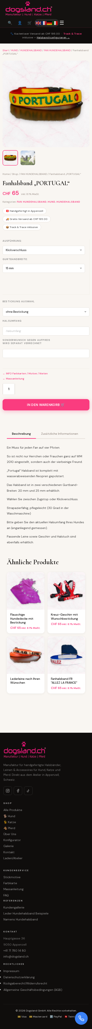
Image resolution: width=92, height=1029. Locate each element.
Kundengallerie (13, 907)
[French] (44, 23)
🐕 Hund (9, 816)
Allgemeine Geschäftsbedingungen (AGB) (32, 990)
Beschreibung (21, 434)
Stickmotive (12, 877)
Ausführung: (12, 240)
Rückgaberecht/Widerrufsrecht (25, 983)
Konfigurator (12, 840)
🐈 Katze (9, 822)
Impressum (11, 971)
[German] (49, 23)
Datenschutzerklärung (19, 977)
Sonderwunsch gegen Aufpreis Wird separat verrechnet (26, 341)
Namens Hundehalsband (20, 919)
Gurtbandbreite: (15, 259)
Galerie (8, 846)
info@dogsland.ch (16, 956)
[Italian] (55, 23)
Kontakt (9, 852)
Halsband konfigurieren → (53, 37)
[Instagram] (7, 790)
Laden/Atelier (12, 858)
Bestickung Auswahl (19, 301)
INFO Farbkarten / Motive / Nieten (27, 373)
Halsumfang (12, 320)
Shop (15, 174)
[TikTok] (28, 790)
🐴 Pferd (9, 828)
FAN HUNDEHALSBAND (57, 50)
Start (6, 50)
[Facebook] (18, 790)
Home (6, 174)
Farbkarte (10, 883)
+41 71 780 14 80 (14, 950)
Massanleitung (15, 378)
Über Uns (9, 834)
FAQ (6, 895)
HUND (14, 50)
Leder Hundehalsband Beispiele (26, 913)
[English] (38, 23)
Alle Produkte (12, 810)
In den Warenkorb (43, 405)
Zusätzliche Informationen (59, 434)
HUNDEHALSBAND (31, 50)
